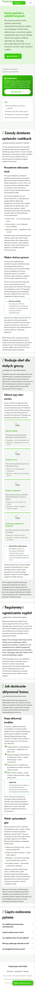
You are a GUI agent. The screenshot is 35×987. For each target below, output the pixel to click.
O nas (4, 976)
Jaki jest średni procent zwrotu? (13, 932)
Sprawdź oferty (12, 56)
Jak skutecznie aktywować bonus (17, 117)
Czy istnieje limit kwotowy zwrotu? (13, 949)
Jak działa (10, 971)
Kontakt (9, 976)
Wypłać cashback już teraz (22, 983)
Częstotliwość (18, 971)
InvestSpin (23, 966)
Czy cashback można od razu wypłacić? (15, 938)
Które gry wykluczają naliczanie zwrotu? (15, 943)
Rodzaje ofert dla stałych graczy (17, 111)
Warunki (25, 971)
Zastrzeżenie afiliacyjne (19, 976)
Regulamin (29, 976)
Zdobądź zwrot (18, 3)
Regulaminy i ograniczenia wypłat (17, 114)
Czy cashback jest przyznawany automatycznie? (12, 925)
